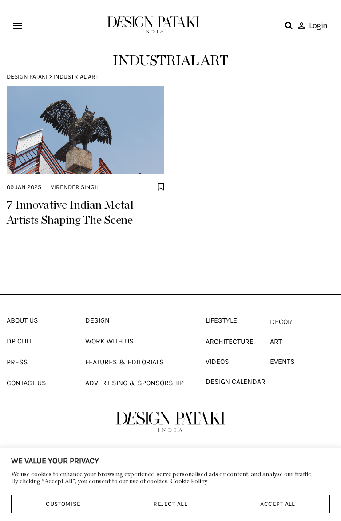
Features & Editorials (124, 362)
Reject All (170, 504)
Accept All (277, 504)
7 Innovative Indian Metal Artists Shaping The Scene (70, 212)
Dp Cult (19, 341)
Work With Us (109, 341)
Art (276, 341)
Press (17, 362)
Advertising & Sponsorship (134, 383)
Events (282, 361)
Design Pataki (27, 76)
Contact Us (26, 383)
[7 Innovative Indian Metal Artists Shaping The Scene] (85, 130)
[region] (170, 484)
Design (97, 320)
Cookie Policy (188, 481)
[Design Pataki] (170, 422)
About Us (22, 320)
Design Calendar (236, 381)
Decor (281, 321)
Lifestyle (221, 320)
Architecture (230, 341)
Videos (217, 361)
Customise (63, 504)
